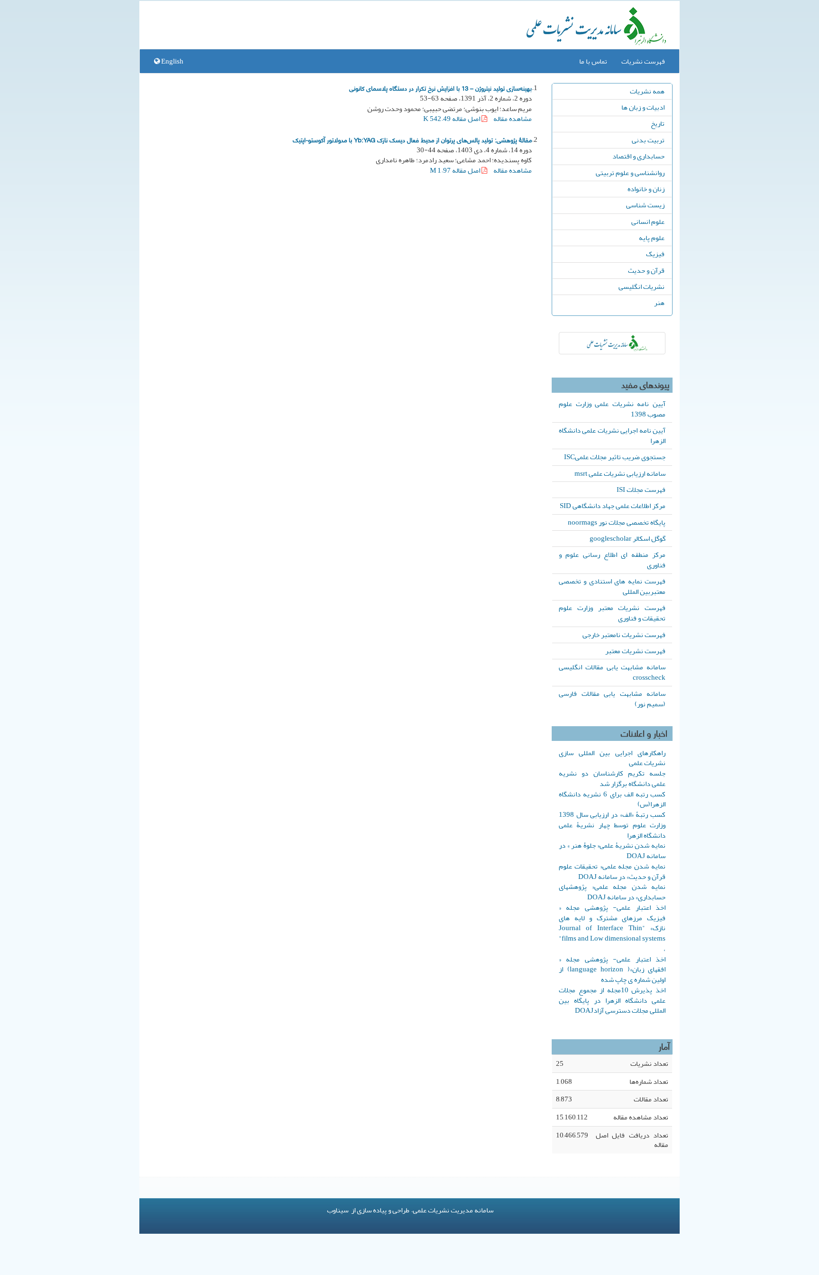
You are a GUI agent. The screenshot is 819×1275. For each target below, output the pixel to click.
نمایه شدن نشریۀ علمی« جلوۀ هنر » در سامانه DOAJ (612, 850)
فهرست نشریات (643, 61)
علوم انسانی (647, 221)
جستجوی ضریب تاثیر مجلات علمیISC (614, 456)
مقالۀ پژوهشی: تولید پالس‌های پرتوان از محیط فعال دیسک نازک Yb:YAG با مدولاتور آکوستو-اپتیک (412, 139)
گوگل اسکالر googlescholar (627, 538)
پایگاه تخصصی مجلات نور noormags (616, 522)
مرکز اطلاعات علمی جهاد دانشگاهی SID (612, 505)
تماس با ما (593, 61)
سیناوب (337, 1210)
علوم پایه (651, 237)
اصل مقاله (452, 118)
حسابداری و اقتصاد (638, 156)
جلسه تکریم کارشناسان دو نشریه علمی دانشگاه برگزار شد (612, 778)
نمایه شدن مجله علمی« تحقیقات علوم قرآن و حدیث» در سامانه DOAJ (612, 871)
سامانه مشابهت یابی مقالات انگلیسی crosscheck (612, 672)
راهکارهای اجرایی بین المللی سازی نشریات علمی (612, 758)
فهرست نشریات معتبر (635, 650)
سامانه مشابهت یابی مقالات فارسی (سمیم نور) (612, 699)
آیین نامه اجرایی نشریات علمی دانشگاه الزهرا (612, 435)
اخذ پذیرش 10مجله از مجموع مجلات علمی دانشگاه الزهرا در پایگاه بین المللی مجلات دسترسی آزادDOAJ (612, 1000)
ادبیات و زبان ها (642, 107)
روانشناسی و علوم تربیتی (630, 172)
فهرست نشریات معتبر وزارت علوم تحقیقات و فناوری (612, 613)
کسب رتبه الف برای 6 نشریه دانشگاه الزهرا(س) (612, 799)
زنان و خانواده (646, 188)
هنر (659, 302)
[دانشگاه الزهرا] (612, 343)
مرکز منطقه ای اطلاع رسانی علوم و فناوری (612, 560)
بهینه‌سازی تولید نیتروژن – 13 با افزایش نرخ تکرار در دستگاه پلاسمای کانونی (440, 87)
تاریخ (657, 123)
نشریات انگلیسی (641, 286)
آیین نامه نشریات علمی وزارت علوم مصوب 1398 (612, 409)
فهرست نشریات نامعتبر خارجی (623, 634)
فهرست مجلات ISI (641, 489)
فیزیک (655, 253)
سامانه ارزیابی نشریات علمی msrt (619, 473)
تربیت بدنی (648, 140)
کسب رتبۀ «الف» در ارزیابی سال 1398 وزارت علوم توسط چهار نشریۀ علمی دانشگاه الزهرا (612, 825)
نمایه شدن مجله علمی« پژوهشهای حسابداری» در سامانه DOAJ (612, 892)
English (171, 61)
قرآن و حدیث (646, 270)
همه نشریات (647, 91)
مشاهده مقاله (512, 118)
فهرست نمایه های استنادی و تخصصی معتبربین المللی (612, 586)
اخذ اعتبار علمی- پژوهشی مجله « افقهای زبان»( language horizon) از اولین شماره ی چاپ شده (612, 969)
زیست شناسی (645, 205)
